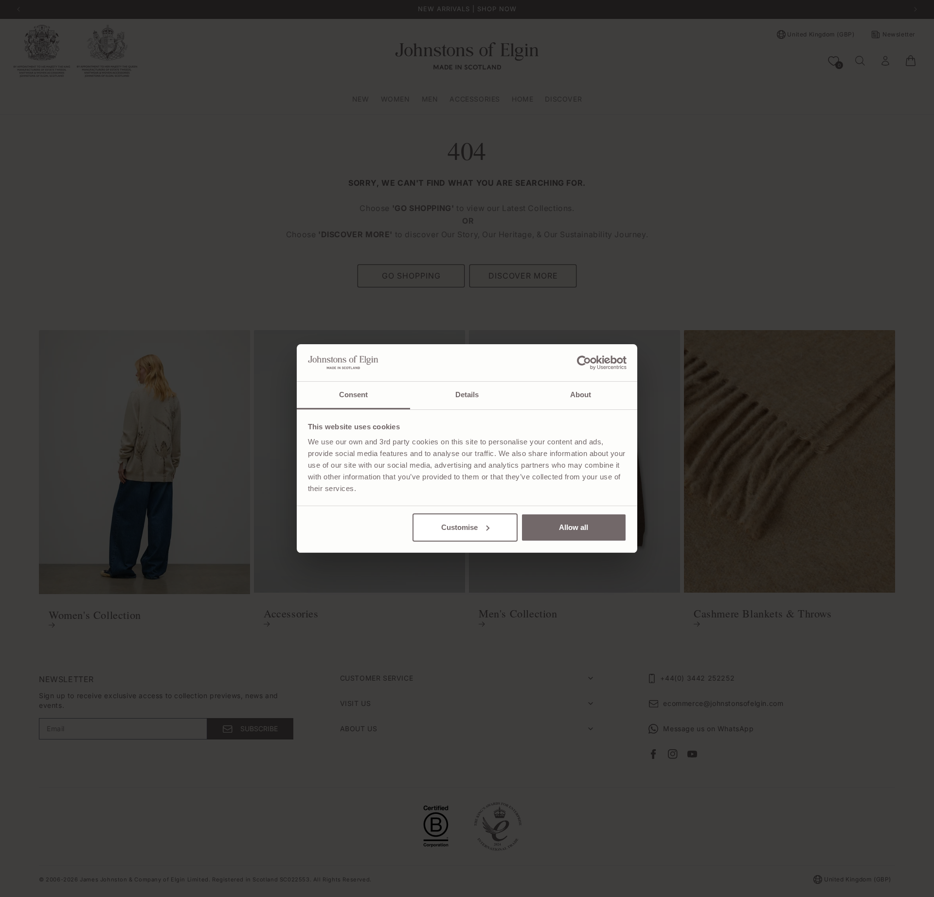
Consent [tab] (353, 394)
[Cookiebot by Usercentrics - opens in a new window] (584, 362)
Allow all (573, 527)
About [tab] (581, 394)
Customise (459, 527)
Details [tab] (467, 394)
